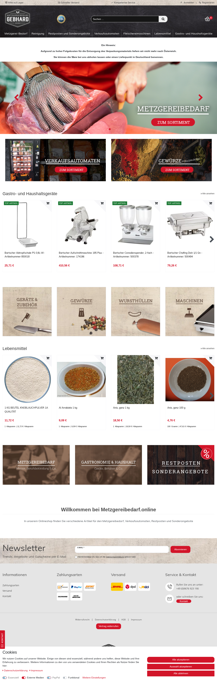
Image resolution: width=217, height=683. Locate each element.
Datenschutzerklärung (105, 619)
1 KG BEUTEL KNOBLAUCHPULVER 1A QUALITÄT (26, 409)
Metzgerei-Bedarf (16, 33)
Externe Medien (35, 677)
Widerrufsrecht (82, 619)
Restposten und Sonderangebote (69, 33)
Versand (7, 590)
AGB (123, 619)
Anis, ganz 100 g (176, 407)
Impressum (136, 619)
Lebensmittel (162, 33)
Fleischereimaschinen (136, 33)
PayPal (56, 677)
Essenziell (13, 677)
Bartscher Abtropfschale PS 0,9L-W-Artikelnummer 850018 (25, 254)
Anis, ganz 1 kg (121, 407)
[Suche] (163, 19)
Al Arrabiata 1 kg (68, 407)
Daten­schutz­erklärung (16, 670)
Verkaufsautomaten (106, 33)
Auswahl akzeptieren (181, 666)
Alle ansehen (208, 193)
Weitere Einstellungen (94, 677)
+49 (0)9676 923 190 (187, 588)
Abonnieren (180, 549)
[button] (16, 98)
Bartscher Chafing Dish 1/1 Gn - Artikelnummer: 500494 (184, 254)
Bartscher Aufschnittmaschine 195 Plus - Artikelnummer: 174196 (81, 254)
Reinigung (38, 33)
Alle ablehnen (181, 673)
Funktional (73, 677)
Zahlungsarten (11, 585)
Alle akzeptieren (180, 659)
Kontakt (7, 596)
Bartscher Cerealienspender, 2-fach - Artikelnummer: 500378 (133, 254)
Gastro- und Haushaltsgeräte (193, 33)
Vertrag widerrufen (109, 626)
